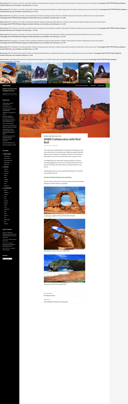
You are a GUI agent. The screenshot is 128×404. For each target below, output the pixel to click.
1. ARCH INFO (7, 154)
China (5, 198)
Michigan (6, 179)
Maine (5, 177)
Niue (56, 136)
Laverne (4, 232)
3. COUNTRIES (7, 188)
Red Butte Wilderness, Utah (9, 142)
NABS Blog (6, 85)
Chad (5, 196)
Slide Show (6, 164)
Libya (5, 211)
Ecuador (6, 200)
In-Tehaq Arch (48, 215)
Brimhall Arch (48, 251)
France (5, 205)
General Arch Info (8, 160)
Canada (5, 194)
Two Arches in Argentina (8, 123)
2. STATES (5, 167)
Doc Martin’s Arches (49, 294)
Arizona (6, 169)
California (6, 171)
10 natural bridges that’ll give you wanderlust (58, 177)
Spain (5, 221)
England (6, 203)
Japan (5, 207)
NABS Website (101, 85)
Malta (5, 213)
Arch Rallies (6, 156)
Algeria (46, 136)
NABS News (52, 136)
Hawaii (5, 175)
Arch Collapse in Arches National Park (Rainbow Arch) (9, 244)
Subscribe (93, 85)
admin (56, 145)
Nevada (5, 181)
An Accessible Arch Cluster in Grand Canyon (56, 301)
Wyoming (6, 185)
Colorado (6, 173)
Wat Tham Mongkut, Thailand (9, 145)
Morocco (6, 215)
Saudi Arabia (7, 219)
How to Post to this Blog (81, 85)
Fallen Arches (7, 158)
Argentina (6, 192)
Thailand (6, 223)
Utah (59, 136)
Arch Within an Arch (7, 106)
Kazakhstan (6, 209)
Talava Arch (47, 284)
